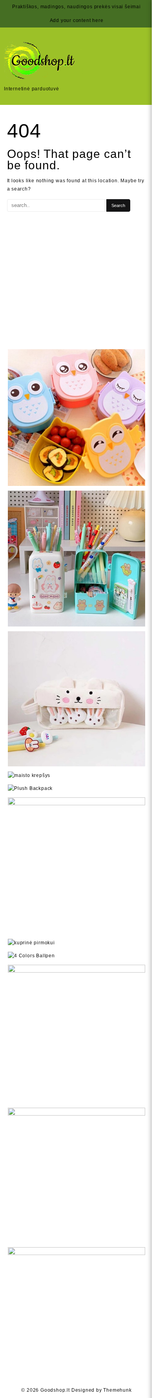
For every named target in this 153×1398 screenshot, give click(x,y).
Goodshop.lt (55, 1390)
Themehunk (117, 1390)
